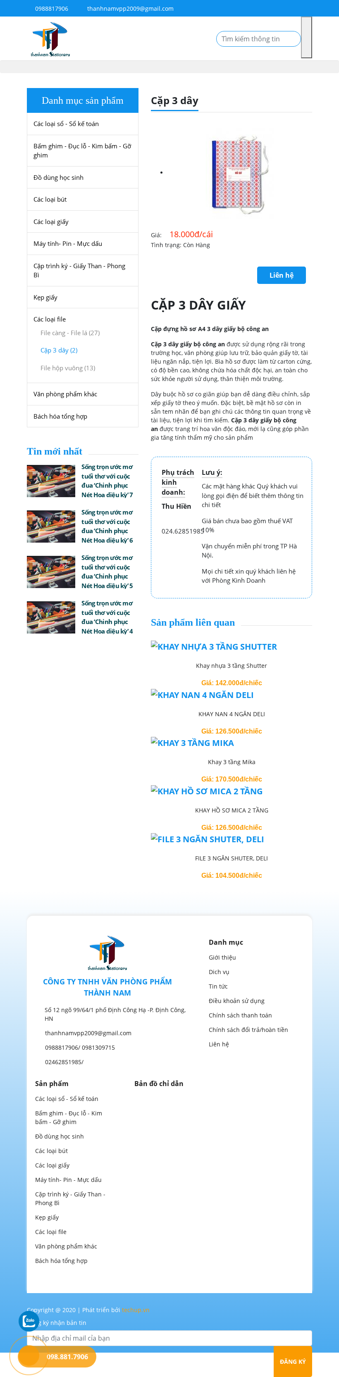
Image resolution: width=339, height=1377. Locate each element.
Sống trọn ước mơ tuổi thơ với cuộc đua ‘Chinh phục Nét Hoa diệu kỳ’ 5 (107, 571)
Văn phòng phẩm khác (65, 394)
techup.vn (136, 1310)
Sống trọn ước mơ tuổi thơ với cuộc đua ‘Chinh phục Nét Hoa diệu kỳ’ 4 (107, 617)
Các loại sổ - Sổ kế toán (66, 123)
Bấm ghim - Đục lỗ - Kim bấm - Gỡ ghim (82, 151)
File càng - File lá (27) (70, 333)
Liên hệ (282, 275)
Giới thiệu (222, 957)
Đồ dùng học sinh (58, 177)
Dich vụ (219, 972)
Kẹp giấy (45, 297)
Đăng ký (293, 1361)
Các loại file (49, 319)
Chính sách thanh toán (240, 1015)
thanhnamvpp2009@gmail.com (130, 8)
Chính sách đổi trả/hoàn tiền (248, 1030)
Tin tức (218, 986)
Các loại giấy (51, 221)
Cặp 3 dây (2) (59, 350)
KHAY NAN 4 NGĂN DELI (231, 714)
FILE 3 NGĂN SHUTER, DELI (231, 858)
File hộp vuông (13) (68, 368)
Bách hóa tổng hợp (60, 416)
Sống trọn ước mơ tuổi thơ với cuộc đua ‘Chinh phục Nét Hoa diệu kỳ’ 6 (107, 526)
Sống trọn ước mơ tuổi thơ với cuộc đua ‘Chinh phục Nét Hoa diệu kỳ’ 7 (107, 480)
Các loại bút (50, 199)
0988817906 (50, 8)
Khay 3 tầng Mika (231, 762)
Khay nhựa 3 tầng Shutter (231, 665)
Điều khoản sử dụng (237, 1001)
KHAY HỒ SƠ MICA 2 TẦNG (231, 810)
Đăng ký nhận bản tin (56, 1323)
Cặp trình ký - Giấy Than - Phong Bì (79, 270)
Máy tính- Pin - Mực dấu (67, 243)
